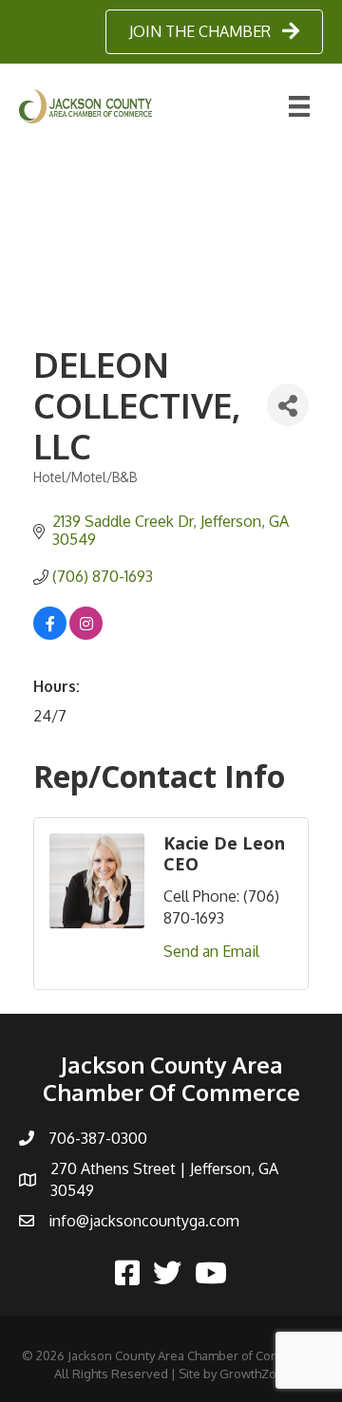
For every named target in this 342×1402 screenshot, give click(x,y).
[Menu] (299, 106)
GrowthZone (255, 1373)
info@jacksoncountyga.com (143, 1220)
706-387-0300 (97, 1138)
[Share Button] (288, 404)
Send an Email (211, 951)
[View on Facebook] (49, 634)
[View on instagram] (86, 634)
